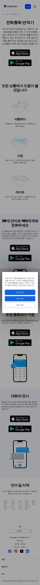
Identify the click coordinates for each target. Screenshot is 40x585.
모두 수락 (20, 292)
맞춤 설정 (20, 305)
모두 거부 (20, 299)
